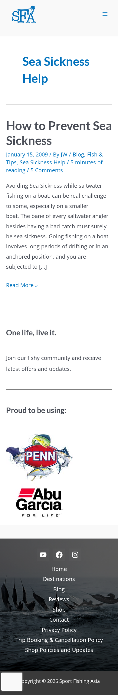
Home (59, 568)
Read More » (22, 285)
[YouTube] (43, 555)
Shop (59, 609)
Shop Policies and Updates (59, 649)
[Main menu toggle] (105, 14)
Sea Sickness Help (42, 162)
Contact (59, 619)
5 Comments (47, 170)
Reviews (59, 599)
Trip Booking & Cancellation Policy (59, 639)
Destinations (59, 579)
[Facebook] (59, 555)
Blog (78, 154)
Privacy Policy (59, 629)
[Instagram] (75, 555)
